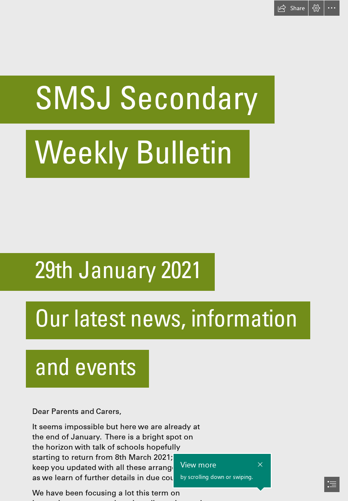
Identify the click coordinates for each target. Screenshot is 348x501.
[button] (291, 8)
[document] (174, 250)
